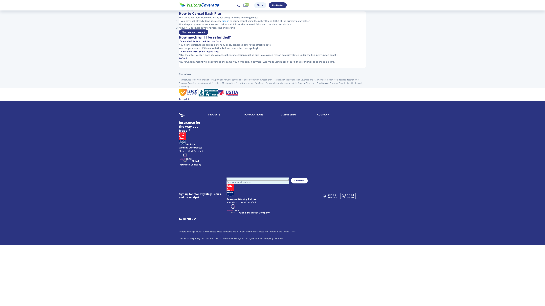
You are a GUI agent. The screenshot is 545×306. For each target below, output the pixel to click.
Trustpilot (184, 99)
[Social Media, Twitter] (192, 219)
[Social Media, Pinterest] (195, 219)
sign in (225, 21)
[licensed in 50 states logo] (189, 95)
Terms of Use (212, 238)
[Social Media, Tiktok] (187, 219)
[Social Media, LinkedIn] (182, 219)
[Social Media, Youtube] (189, 219)
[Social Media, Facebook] (180, 219)
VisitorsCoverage (233, 238)
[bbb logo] (208, 95)
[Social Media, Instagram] (184, 219)
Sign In (260, 5)
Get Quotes (277, 5)
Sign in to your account (193, 32)
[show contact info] (238, 5)
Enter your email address (239, 182)
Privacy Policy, (194, 238)
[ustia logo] (228, 95)
